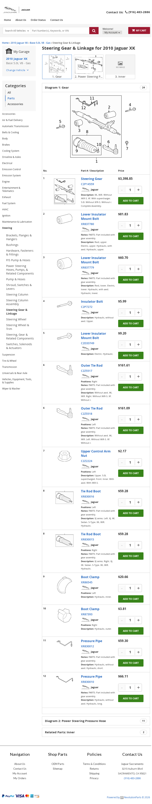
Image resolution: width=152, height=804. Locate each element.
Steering (7, 228)
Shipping (94, 773)
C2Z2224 (86, 461)
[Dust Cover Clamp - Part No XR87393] (64, 615)
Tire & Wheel (9, 360)
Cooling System (10, 150)
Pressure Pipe (91, 641)
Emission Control (11, 169)
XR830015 (87, 539)
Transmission (9, 366)
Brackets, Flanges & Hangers (19, 237)
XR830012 (87, 646)
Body (5, 138)
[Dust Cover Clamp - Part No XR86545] (64, 585)
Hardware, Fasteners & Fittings (19, 252)
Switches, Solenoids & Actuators (19, 346)
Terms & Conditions (94, 763)
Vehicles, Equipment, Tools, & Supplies (17, 381)
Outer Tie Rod (92, 365)
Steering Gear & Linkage (17, 311)
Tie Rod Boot (91, 491)
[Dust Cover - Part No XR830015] (64, 540)
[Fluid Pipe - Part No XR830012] (64, 643)
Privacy (94, 778)
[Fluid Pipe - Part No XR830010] (64, 679)
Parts (11, 98)
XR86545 (86, 582)
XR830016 (87, 496)
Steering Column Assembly (17, 302)
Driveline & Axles (11, 156)
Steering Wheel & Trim (17, 327)
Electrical (7, 163)
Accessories (15, 104)
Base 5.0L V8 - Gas (40, 42)
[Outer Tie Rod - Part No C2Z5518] (64, 413)
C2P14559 (87, 184)
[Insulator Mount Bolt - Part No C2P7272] (64, 304)
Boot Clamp (90, 577)
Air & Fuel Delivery (12, 120)
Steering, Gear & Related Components (20, 336)
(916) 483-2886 (132, 778)
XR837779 (87, 267)
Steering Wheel (16, 319)
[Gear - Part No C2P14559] (64, 192)
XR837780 (87, 224)
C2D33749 (87, 343)
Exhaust (6, 197)
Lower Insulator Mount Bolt (93, 216)
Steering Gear (91, 179)
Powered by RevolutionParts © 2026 (128, 797)
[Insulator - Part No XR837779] (64, 263)
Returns (94, 768)
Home (7, 20)
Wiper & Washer (11, 388)
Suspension (8, 354)
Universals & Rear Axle (14, 373)
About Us (20, 20)
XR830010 (87, 682)
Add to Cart (131, 200)
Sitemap (58, 768)
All (9, 92)
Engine (6, 181)
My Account (111, 32)
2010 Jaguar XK (19, 42)
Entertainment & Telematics (11, 189)
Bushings (12, 245)
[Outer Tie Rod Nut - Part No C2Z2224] (64, 456)
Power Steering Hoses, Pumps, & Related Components (20, 269)
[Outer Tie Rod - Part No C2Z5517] (64, 370)
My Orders (19, 778)
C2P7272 (86, 307)
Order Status (38, 20)
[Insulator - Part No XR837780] (64, 219)
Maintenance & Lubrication (17, 221)
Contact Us (56, 20)
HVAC (5, 209)
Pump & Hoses (15, 279)
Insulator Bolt (92, 301)
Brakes (6, 144)
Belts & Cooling (10, 132)
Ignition (6, 215)
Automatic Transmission (15, 126)
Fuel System (8, 203)
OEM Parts (57, 763)
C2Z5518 (86, 414)
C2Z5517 (86, 371)
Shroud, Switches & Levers (19, 287)
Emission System (11, 175)
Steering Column (17, 294)
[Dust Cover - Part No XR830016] (64, 497)
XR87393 (86, 614)
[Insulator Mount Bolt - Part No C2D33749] (64, 336)
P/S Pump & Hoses (18, 260)
